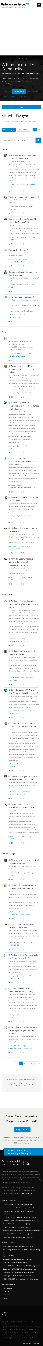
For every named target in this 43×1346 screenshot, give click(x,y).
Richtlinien (6, 1295)
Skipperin (13, 1046)
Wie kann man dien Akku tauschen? (23, 197)
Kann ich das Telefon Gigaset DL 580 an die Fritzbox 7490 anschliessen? (22, 222)
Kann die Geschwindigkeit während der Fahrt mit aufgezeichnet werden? (20, 562)
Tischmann (13, 912)
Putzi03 (12, 259)
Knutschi (12, 237)
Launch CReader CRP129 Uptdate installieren (17, 1259)
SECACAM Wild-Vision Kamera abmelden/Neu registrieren (21, 1266)
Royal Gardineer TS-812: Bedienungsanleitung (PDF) (19, 1208)
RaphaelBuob (14, 315)
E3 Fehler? (12, 338)
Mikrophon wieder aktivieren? (21, 297)
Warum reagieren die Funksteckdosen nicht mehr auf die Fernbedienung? (23, 405)
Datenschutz (27, 1343)
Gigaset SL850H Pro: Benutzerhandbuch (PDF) (17, 1204)
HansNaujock (14, 577)
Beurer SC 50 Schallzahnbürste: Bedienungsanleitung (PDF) (22, 1230)
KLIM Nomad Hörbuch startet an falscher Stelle (18, 1246)
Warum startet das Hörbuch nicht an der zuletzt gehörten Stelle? (21, 369)
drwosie (12, 764)
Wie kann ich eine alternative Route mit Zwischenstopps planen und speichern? (23, 604)
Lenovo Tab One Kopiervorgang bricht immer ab (18, 1272)
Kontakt (5, 1298)
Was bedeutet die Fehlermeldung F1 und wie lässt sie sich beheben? (23, 461)
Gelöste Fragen (33, 91)
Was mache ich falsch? (18, 250)
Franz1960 (13, 711)
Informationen (7, 1288)
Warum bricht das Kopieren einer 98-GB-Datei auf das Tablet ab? (22, 726)
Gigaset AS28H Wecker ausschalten (14, 1256)
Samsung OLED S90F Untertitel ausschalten (17, 1276)
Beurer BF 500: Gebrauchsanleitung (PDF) (16, 1224)
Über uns (6, 1291)
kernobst (12, 639)
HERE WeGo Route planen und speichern (16, 1262)
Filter (22, 107)
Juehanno (13, 873)
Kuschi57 (13, 284)
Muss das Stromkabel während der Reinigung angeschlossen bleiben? (22, 1030)
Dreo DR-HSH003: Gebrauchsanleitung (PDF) (17, 1234)
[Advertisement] (21, 32)
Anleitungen (23, 96)
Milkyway (13, 353)
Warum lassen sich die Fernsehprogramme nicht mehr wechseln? (22, 807)
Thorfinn (12, 184)
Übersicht (6, 91)
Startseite (5, 59)
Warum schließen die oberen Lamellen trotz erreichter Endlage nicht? (22, 888)
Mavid (12, 206)
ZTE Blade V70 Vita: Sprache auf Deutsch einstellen (19, 1217)
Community (14, 59)
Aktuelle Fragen (19, 91)
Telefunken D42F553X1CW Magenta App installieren (19, 1269)
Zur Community (26, 1193)
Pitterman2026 (14, 792)
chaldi (12, 677)
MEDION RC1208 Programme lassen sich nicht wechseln (21, 1279)
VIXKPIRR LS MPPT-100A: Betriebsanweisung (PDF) (19, 1220)
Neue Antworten (9, 96)
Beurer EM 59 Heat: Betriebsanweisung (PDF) (17, 1227)
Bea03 (12, 836)
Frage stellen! (22, 1129)
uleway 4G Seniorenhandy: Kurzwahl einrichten (18, 1237)
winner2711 (13, 546)
